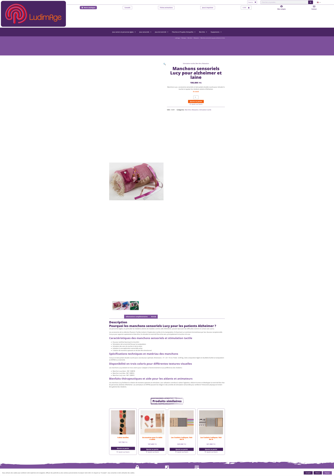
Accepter (308, 473)
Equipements (215, 32)
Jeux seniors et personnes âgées (123, 32)
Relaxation (195, 110)
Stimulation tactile (205, 110)
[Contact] (314, 6)
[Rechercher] (310, 2)
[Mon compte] (281, 6)
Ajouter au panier (196, 101)
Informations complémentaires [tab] (137, 317)
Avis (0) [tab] (153, 317)
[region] (167, 472)
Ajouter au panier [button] (123, 448)
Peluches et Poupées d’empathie (182, 32)
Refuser (317, 473)
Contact (314, 9)
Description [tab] (118, 317)
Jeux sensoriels (144, 32)
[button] (164, 64)
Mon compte (281, 9)
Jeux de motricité (160, 32)
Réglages (327, 473)
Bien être (202, 32)
